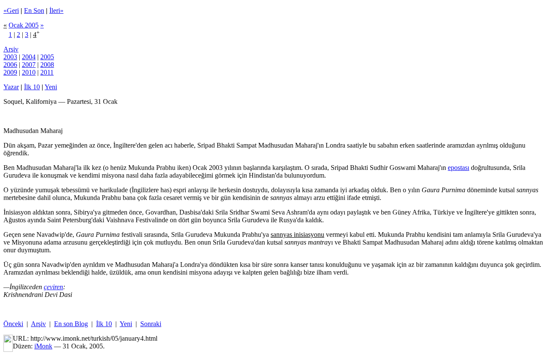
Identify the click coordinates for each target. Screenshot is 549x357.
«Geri (11, 10)
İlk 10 (32, 87)
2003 (10, 57)
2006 (10, 64)
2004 (29, 57)
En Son (34, 10)
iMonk (43, 346)
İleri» (56, 10)
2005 (47, 57)
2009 (10, 72)
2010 (29, 72)
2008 (47, 64)
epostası (458, 167)
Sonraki (150, 323)
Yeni (51, 87)
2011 (47, 72)
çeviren (53, 286)
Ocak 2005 (24, 25)
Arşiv (10, 49)
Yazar (11, 87)
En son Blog (71, 323)
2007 (29, 64)
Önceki (13, 323)
